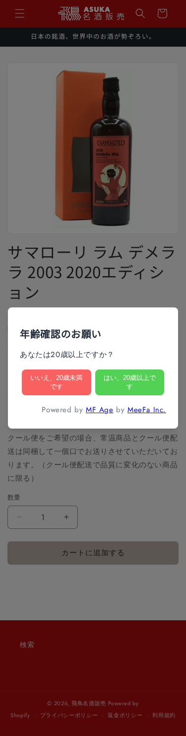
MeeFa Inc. (146, 409)
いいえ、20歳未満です (56, 382)
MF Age (100, 409)
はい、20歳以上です (130, 382)
